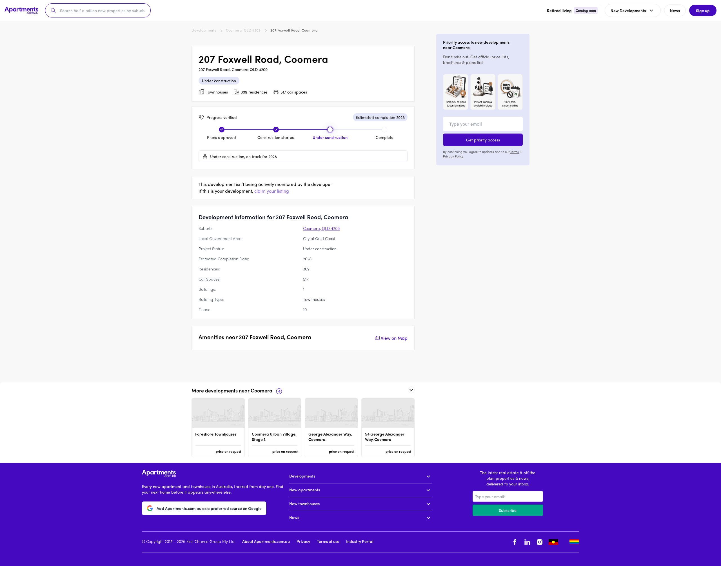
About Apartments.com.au (266, 541)
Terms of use (328, 541)
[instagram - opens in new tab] (539, 541)
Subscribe (508, 510)
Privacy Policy (453, 156)
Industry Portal (359, 541)
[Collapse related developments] (411, 390)
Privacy (303, 541)
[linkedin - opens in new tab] (527, 541)
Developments (204, 30)
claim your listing (271, 191)
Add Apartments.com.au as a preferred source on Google (209, 508)
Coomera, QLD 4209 (243, 30)
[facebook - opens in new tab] (514, 541)
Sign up (703, 10)
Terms (514, 151)
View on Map (394, 338)
